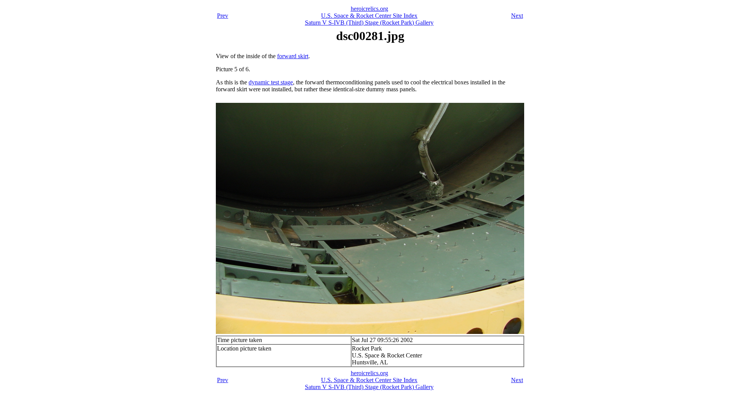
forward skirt (292, 56)
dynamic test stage (271, 82)
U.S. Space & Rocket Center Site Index (369, 15)
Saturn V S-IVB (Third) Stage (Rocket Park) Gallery (369, 22)
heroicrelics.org (369, 8)
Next (517, 15)
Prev (222, 15)
